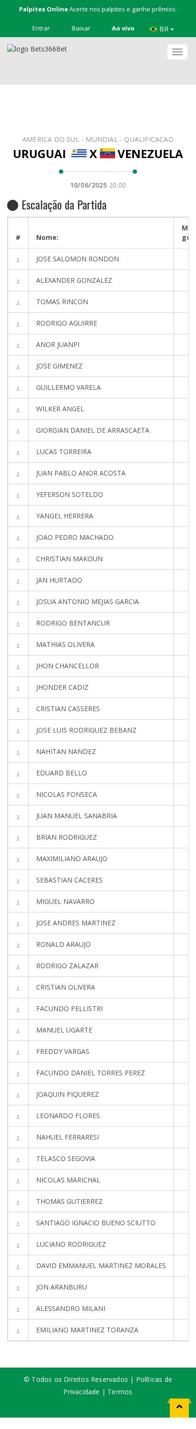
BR (164, 28)
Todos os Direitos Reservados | (83, 1379)
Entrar (40, 28)
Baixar (80, 28)
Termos (120, 1391)
